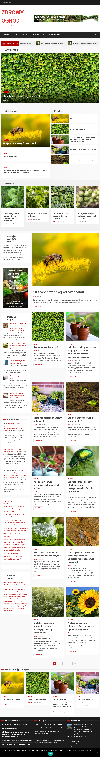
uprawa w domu (7, 596)
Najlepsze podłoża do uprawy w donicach (60, 149)
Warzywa (25, 35)
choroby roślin (11, 606)
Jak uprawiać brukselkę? (11, 553)
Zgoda (50, 753)
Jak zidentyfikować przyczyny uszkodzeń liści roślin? (48, 461)
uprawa (5, 606)
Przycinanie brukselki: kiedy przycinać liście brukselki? (63, 43)
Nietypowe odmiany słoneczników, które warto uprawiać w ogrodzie (82, 602)
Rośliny (36, 35)
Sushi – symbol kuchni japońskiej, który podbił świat (18, 346)
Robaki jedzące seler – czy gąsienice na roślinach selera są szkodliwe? (12, 197)
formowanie (6, 598)
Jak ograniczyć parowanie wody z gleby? (60, 159)
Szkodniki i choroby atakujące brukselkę (48, 724)
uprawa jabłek (22, 584)
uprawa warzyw (7, 587)
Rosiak (5, 100)
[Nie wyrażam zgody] (98, 752)
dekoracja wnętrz (14, 598)
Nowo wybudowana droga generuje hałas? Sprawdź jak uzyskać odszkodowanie (84, 727)
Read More (38, 306)
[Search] (95, 35)
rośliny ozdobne (16, 587)
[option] (50, 79)
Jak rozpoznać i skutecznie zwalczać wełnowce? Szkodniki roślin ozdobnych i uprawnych (82, 531)
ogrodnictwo (15, 584)
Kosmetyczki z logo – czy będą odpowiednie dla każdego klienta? (18, 396)
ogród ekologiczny (17, 591)
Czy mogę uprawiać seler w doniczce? (26, 43)
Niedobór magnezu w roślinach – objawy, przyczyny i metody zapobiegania (48, 602)
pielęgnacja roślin (14, 594)
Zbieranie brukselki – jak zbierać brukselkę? (49, 728)
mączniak (5, 608)
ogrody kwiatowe (22, 603)
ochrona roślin (23, 594)
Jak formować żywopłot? (12, 156)
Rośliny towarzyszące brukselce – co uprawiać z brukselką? (87, 197)
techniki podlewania (14, 601)
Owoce (15, 35)
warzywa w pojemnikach (18, 596)
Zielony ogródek (73, 746)
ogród (24, 606)
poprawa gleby (14, 603)
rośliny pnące (18, 606)
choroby (21, 608)
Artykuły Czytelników (51, 35)
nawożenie (11, 589)
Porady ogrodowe (73, 744)
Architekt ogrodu (73, 741)
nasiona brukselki (7, 582)
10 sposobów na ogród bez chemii (25, 130)
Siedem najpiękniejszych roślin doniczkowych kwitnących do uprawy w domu (13, 509)
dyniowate (15, 582)
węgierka (20, 582)
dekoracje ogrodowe (14, 608)
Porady (6, 35)
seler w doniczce (7, 591)
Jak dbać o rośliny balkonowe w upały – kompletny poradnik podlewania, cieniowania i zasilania (50, 78)
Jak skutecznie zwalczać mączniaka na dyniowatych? (48, 531)
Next (75, 663)
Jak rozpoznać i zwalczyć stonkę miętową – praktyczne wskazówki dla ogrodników (82, 461)
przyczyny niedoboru (20, 589)
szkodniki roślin (7, 584)
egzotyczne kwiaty (8, 610)
